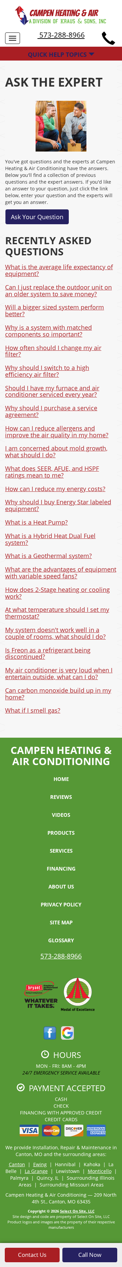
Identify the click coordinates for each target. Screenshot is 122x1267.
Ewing (40, 1164)
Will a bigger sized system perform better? (54, 310)
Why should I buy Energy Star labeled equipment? (58, 505)
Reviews (61, 796)
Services (61, 850)
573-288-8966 (61, 35)
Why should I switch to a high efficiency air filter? (47, 371)
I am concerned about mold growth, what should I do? (56, 451)
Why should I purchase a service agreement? (51, 411)
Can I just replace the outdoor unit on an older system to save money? (58, 290)
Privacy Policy (61, 904)
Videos (61, 814)
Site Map (61, 922)
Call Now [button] (89, 1255)
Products (61, 832)
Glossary (61, 940)
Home (61, 779)
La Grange (36, 1171)
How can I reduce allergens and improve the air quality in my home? (56, 431)
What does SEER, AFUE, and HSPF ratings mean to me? (52, 471)
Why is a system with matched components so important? (48, 330)
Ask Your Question (37, 217)
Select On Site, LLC (77, 1211)
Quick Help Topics (58, 54)
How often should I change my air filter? (53, 351)
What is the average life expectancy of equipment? (59, 270)
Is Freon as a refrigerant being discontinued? (47, 653)
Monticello (99, 1171)
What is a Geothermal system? (48, 556)
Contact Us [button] (32, 1255)
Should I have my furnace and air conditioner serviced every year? (52, 391)
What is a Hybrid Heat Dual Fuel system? (50, 539)
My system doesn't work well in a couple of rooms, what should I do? (55, 633)
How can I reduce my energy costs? (55, 489)
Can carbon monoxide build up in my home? (58, 693)
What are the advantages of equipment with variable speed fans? (60, 572)
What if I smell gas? (32, 710)
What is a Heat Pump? (36, 522)
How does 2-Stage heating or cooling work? (57, 592)
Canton (17, 1164)
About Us (61, 886)
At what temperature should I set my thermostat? (57, 612)
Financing (61, 868)
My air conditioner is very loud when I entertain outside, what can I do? (59, 673)
